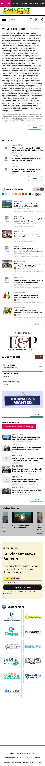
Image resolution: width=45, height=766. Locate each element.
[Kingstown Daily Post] (12, 631)
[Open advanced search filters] (36, 19)
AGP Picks (5, 3)
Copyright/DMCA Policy (11, 762)
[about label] (15, 208)
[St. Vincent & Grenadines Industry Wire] (33, 661)
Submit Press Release (13, 758)
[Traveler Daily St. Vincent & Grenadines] (12, 691)
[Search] (31, 19)
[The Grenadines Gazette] (33, 676)
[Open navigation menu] (4, 19)
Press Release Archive (26, 753)
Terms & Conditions (32, 758)
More (35, 127)
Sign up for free (22, 587)
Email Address (11, 578)
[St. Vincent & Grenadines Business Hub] (12, 646)
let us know (19, 119)
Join (39, 357)
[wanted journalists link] (22, 343)
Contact (40, 762)
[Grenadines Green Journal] (33, 616)
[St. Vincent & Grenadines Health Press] (12, 661)
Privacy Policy (29, 762)
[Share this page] (41, 19)
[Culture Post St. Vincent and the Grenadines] (12, 616)
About (12, 753)
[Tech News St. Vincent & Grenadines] (12, 676)
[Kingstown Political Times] (33, 631)
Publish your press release (17, 426)
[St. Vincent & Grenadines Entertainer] (33, 646)
